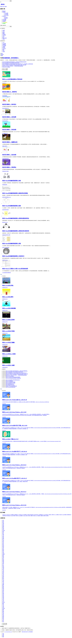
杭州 (3, 569)
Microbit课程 (6, 15)
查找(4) (45, 515)
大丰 (3, 535)
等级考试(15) (41, 514)
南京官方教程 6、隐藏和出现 (9, 142)
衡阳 (3, 609)
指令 (3, 49)
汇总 (5, 83)
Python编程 (4, 20)
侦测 (3, 51)
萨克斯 (5, 108)
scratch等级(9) (64, 514)
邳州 (3, 546)
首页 (3, 633)
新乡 (3, 612)
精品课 (3, 83)
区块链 (3, 47)
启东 (3, 537)
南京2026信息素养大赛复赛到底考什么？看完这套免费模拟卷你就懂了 (14, 61)
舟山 (3, 579)
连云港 (3, 530)
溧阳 (3, 538)
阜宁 (3, 564)
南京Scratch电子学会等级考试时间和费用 (13, 377)
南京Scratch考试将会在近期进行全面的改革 (13, 378)
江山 (3, 605)
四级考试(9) (69, 514)
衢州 (3, 578)
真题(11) (50, 514)
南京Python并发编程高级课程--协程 (11, 180)
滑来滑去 (3, 171)
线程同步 (3, 197)
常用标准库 (9, 272)
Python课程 (6, 14)
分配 (9, 234)
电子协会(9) (9, 515)
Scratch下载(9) (13, 515)
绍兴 (3, 575)
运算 (3, 50)
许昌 (3, 613)
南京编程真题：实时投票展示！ (11, 57)
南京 (3, 522)
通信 (3, 222)
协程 (3, 184)
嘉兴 (3, 573)
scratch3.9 (4, 48)
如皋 (3, 536)
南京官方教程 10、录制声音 (9, 91)
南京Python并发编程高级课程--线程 (11, 205)
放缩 (8, 158)
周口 (3, 621)
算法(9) (61, 514)
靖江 (3, 548)
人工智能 (4, 43)
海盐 (3, 601)
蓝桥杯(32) (16, 514)
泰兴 (3, 544)
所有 (3, 635)
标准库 (6, 272)
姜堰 (3, 557)
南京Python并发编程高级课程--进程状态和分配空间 (15, 231)
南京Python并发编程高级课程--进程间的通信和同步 (15, 218)
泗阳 (3, 561)
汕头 (3, 619)
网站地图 (31, 631)
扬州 (3, 527)
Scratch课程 (6, 13)
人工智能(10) (57, 514)
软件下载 (5, 17)
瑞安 (3, 581)
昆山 (3, 559)
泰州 (3, 531)
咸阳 (3, 611)
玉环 (3, 599)
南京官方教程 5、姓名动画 (9, 154)
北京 (3, 520)
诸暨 (3, 584)
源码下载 (5, 18)
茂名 (3, 617)
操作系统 (7, 209)
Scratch (6, 133)
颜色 (6, 158)
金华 (3, 572)
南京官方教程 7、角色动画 (9, 129)
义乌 (3, 582)
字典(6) (17, 515)
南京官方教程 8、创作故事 (9, 117)
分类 (3, 634)
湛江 (3, 620)
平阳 (3, 606)
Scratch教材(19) (24, 514)
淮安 (3, 529)
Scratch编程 (4, 19)
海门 (3, 539)
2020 (3, 42)
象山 (3, 585)
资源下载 (3, 16)
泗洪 (3, 560)
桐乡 (3, 587)
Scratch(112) (4, 514)
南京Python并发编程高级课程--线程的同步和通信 (15, 193)
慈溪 (3, 588)
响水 (3, 565)
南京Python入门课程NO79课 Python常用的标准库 (15, 268)
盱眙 (3, 566)
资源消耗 (7, 247)
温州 (3, 571)
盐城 (3, 528)
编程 (3, 32)
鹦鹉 (4, 133)
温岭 (3, 586)
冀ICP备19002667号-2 (25, 631)
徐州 (3, 525)
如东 (3, 545)
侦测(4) (47, 515)
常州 (3, 524)
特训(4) (34, 515)
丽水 (3, 577)
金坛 (3, 558)
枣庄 (3, 618)
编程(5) (32, 515)
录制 (4, 95)
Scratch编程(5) (20, 515)
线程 (4, 184)
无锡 (3, 523)
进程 (6, 184)
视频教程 (4, 44)
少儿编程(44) (12, 514)
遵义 (3, 610)
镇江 (3, 533)
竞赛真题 (3, 21)
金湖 (3, 567)
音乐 (3, 108)
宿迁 (3, 532)
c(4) (36, 515)
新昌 (3, 604)
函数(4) (42, 515)
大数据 (3, 46)
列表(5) (29, 515)
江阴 (3, 568)
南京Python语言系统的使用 (10, 387)
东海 (3, 540)
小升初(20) (20, 514)
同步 (4, 222)
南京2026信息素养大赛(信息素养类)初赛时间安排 (10, 62)
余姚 (3, 583)
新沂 (3, 543)
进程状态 (3, 234)
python (10, 197)
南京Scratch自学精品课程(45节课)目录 (12, 79)
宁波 (3, 570)
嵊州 (3, 603)
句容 (3, 562)
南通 (3, 526)
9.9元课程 (4, 45)
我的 (3, 636)
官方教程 (7, 171)
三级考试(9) (4, 515)
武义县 (3, 602)
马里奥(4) (39, 515)
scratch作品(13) (46, 514)
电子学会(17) (37, 514)
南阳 (3, 616)
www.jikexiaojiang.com (8, 631)
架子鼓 (7, 108)
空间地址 (7, 234)
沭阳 (3, 534)
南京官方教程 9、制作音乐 (9, 104)
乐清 (3, 580)
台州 (3, 574)
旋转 (4, 158)
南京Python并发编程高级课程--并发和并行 (13, 256)
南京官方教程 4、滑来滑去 (9, 167)
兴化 (3, 542)
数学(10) (53, 514)
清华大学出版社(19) (31, 514)
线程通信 (7, 197)
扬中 (3, 541)
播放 (6, 95)
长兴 (3, 589)
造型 (3, 133)
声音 (3, 95)
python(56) (8, 514)
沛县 (3, 547)
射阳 (3, 563)
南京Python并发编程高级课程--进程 (11, 243)
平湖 (3, 600)
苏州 (3, 521)
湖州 (3, 576)
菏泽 (3, 615)
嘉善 (3, 590)
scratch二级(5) (25, 515)
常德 (3, 607)
